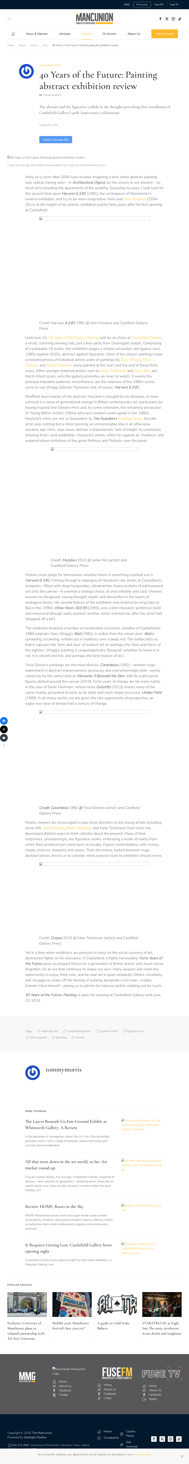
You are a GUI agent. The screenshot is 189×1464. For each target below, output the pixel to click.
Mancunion (142, 4)
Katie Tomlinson (113, 370)
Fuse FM (158, 4)
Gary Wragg (131, 359)
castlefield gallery (79, 1031)
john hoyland (38, 1037)
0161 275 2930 (20, 1445)
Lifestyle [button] (64, 34)
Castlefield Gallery (146, 337)
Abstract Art (49, 1031)
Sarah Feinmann (60, 365)
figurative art (135, 1031)
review (80, 1037)
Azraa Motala (53, 827)
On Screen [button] (109, 34)
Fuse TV (174, 4)
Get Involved (164, 34)
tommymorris (52, 95)
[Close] (182, 1456)
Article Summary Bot (55, 139)
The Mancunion (42, 1433)
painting (61, 1037)
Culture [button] (86, 34)
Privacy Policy (141, 1454)
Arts (55, 125)
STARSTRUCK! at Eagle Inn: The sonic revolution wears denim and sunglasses (162, 1328)
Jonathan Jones (121, 418)
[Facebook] (4, 721)
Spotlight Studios (35, 1437)
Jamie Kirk (142, 370)
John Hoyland (135, 199)
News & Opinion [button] (37, 34)
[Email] (4, 738)
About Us (134, 34)
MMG (127, 4)
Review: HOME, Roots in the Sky (54, 1206)
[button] (9, 19)
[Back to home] (94, 18)
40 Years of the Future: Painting (73, 337)
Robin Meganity (78, 827)
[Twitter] (4, 729)
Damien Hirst (109, 1031)
